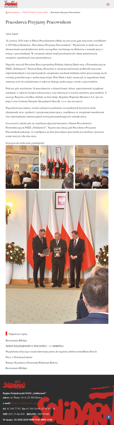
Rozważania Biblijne (16, 340)
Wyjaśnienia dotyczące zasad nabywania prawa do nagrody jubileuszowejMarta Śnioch (51, 351)
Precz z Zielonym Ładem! (19, 357)
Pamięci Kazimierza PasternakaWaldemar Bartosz (32, 362)
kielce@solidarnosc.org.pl (25, 403)
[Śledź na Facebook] (108, 417)
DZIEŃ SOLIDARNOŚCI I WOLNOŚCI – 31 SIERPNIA (35, 346)
